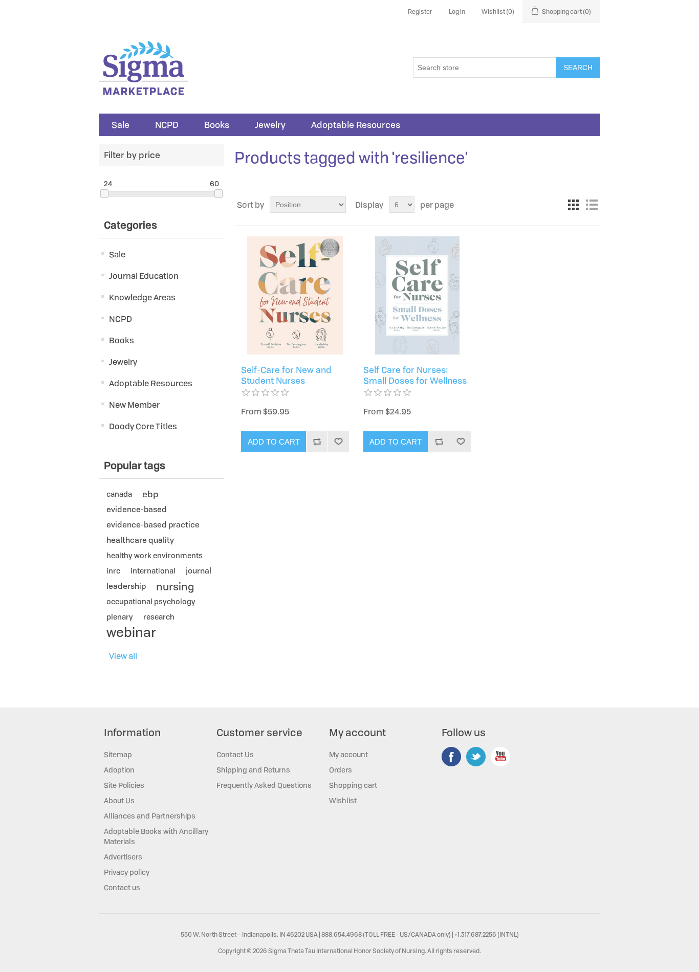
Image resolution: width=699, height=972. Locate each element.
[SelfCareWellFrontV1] (417, 295)
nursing (175, 586)
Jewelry (270, 125)
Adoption (119, 770)
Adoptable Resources (355, 125)
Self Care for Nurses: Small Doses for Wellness (415, 375)
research (158, 617)
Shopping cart (353, 785)
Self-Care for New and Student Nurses (286, 375)
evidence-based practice (153, 524)
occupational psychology (150, 601)
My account (348, 754)
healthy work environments (154, 555)
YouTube (500, 756)
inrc (113, 571)
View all (123, 655)
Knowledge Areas (142, 297)
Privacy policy (126, 872)
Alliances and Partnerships (149, 816)
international (153, 571)
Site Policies (124, 785)
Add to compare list (316, 441)
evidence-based (136, 509)
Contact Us (235, 754)
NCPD (167, 125)
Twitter (476, 756)
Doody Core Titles (143, 426)
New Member (134, 404)
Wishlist (343, 800)
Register (420, 11)
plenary (119, 617)
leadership (126, 586)
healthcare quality (140, 540)
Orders (340, 770)
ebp (150, 494)
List (591, 204)
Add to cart (274, 441)
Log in (457, 11)
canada (119, 494)
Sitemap (118, 754)
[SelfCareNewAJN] (295, 295)
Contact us (122, 887)
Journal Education (144, 275)
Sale (120, 125)
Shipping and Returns (253, 770)
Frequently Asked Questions (264, 785)
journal (198, 570)
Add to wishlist (338, 441)
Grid (573, 204)
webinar (131, 632)
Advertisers (123, 856)
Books (216, 125)
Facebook (451, 756)
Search (578, 67)
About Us (119, 800)
